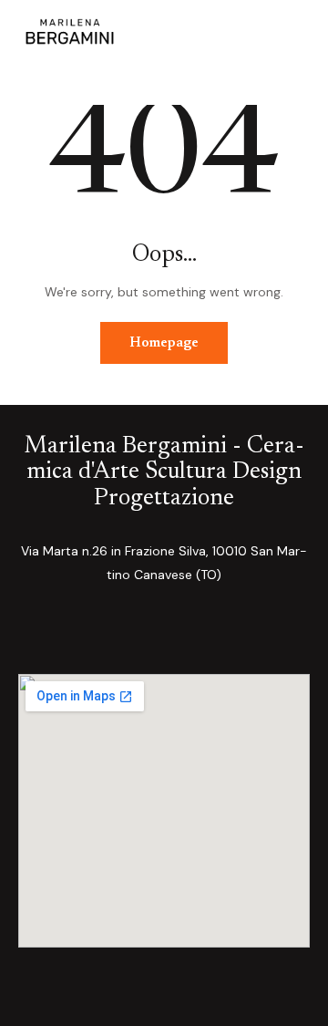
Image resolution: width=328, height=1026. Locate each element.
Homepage (164, 343)
